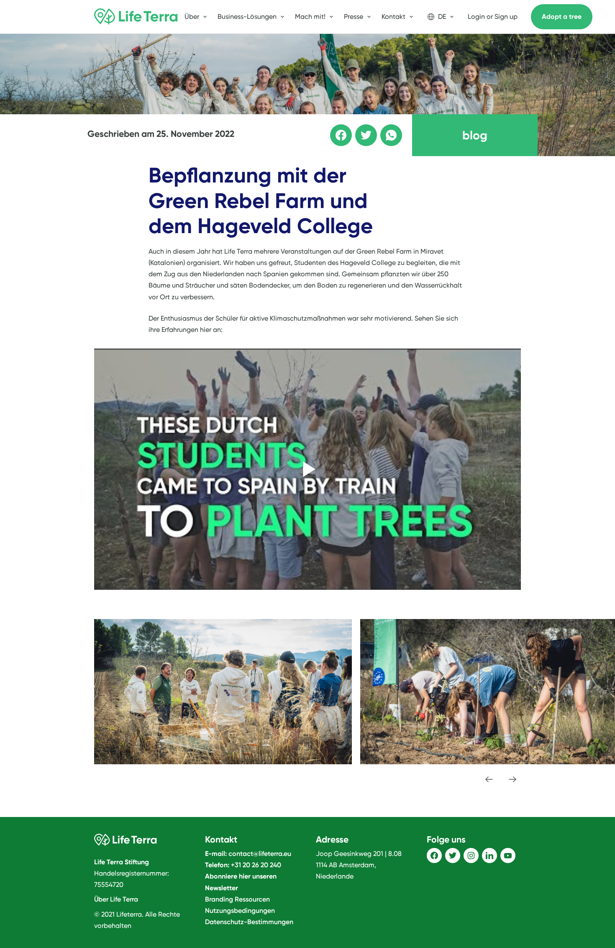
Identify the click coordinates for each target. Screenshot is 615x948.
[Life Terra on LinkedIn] (489, 855)
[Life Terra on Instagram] (471, 855)
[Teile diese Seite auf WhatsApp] (385, 129)
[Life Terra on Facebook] (434, 855)
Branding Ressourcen (237, 899)
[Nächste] (512, 779)
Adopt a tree (562, 17)
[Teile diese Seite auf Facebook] (335, 129)
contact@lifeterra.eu (259, 854)
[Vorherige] (489, 779)
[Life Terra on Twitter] (452, 855)
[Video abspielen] (307, 469)
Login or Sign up (493, 17)
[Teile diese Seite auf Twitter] (360, 129)
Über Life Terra (116, 899)
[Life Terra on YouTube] (507, 855)
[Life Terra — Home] (136, 16)
